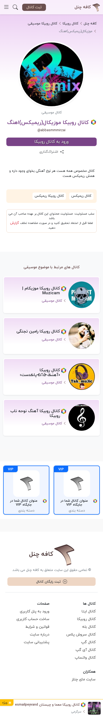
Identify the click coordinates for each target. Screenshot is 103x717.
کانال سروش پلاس (81, 634)
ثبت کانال (34, 7)
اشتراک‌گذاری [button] (49, 152)
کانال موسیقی (51, 112)
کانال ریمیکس (81, 196)
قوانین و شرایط (37, 626)
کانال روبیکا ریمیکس (49, 196)
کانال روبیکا (86, 619)
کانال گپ (88, 642)
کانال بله (89, 626)
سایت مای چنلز (84, 679)
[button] (15, 7)
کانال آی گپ (86, 649)
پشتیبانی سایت (36, 642)
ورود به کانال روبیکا (51, 142)
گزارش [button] (14, 223)
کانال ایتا (89, 611)
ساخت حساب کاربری (32, 619)
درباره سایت (39, 634)
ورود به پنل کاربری (34, 611)
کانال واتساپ (85, 657)
